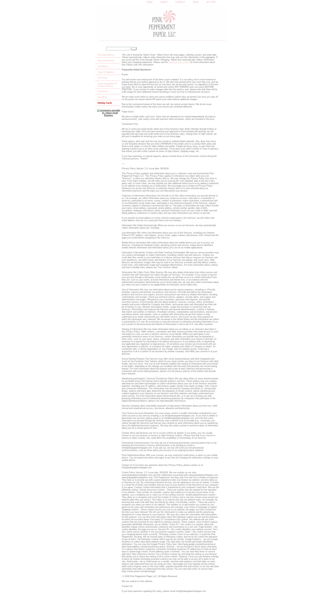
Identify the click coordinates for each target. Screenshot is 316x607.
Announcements (106, 60)
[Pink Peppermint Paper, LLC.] (136, 24)
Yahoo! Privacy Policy (178, 62)
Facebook (102, 91)
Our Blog (102, 97)
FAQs (196, 2)
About (164, 2)
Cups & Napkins (106, 72)
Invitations (103, 66)
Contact (180, 2)
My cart (211, 2)
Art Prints (102, 78)
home (149, 2)
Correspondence (106, 55)
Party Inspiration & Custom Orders (107, 84)
